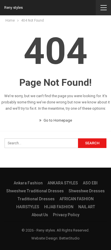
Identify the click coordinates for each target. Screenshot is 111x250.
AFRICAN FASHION (76, 199)
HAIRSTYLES (27, 207)
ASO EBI (90, 183)
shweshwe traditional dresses (35, 191)
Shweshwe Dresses (87, 191)
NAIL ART (86, 207)
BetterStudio (69, 238)
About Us (40, 215)
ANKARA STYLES (63, 183)
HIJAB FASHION (58, 207)
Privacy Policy (66, 215)
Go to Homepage (57, 120)
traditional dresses (36, 199)
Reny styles (13, 7)
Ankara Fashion (28, 183)
